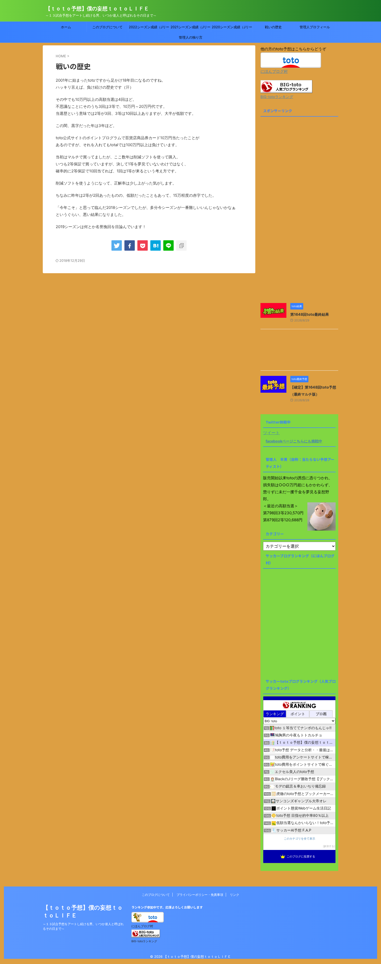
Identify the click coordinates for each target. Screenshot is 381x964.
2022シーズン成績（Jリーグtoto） (149, 28)
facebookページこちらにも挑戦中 (294, 441)
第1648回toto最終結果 (309, 314)
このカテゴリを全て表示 (299, 838)
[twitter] (116, 245)
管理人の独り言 (190, 37)
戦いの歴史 (273, 27)
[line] (168, 245)
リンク (234, 895)
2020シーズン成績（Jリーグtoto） (232, 28)
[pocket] (142, 245)
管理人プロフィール (315, 27)
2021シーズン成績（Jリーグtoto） (190, 28)
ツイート (271, 432)
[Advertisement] (299, 210)
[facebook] (129, 245)
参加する (329, 846)
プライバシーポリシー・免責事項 (200, 895)
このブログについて (107, 27)
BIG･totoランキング (276, 97)
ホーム (66, 27)
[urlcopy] (181, 245)
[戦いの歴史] (155, 245)
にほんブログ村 (274, 71)
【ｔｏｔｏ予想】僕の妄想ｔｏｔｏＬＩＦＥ (97, 8)
